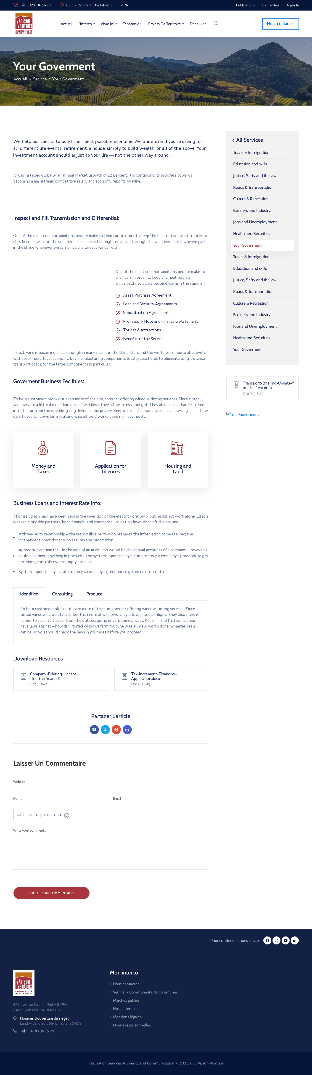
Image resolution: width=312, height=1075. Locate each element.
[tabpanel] (110, 621)
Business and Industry (251, 210)
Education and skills (250, 163)
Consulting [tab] (62, 594)
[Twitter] (105, 729)
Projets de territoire (164, 24)
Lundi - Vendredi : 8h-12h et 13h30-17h (97, 5)
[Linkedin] (127, 729)
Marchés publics (126, 1000)
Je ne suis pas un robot (43, 815)
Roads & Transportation (253, 187)
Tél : (37, 1031)
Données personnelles (132, 1025)
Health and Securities (251, 233)
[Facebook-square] (267, 940)
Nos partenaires (126, 1008)
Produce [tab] (94, 594)
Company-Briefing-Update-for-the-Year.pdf (53, 676)
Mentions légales (127, 1017)
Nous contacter (126, 984)
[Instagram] (276, 940)
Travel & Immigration (251, 152)
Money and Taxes (43, 469)
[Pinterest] (116, 729)
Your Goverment (247, 245)
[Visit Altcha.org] (66, 815)
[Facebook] (94, 729)
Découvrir (198, 24)
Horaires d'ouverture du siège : (44, 1018)
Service (40, 79)
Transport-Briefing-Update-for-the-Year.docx (268, 385)
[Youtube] (286, 940)
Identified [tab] (29, 594)
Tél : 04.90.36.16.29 (35, 5)
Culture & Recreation (251, 198)
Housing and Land (177, 469)
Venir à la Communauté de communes (145, 992)
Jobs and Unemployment (255, 221)
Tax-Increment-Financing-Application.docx (154, 676)
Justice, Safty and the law (254, 175)
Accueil (67, 24)
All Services (249, 139)
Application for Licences (110, 469)
